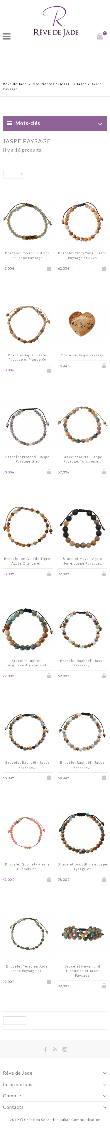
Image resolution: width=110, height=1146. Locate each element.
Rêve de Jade (15, 84)
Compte (12, 1095)
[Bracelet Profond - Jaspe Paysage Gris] (28, 426)
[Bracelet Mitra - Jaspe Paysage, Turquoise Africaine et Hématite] (83, 426)
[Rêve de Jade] (56, 21)
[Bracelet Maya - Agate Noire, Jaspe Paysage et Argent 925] (83, 529)
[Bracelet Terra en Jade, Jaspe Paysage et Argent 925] (28, 936)
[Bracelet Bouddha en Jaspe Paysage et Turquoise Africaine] (83, 834)
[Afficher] (31, 268)
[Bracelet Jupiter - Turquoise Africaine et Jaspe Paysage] (28, 630)
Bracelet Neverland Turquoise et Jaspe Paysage (82, 970)
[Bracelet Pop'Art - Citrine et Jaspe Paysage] (28, 223)
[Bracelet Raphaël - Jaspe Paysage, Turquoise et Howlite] (83, 630)
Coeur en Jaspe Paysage (82, 355)
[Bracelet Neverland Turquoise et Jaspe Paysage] (83, 936)
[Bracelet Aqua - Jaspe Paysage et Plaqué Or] (28, 325)
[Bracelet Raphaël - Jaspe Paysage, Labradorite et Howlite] (83, 732)
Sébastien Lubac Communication (71, 1119)
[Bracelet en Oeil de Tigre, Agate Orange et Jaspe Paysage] (28, 529)
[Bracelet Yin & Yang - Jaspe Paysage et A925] (83, 223)
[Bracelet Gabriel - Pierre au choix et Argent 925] (28, 834)
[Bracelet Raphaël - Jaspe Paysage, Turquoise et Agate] (28, 732)
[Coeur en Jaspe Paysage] (83, 325)
